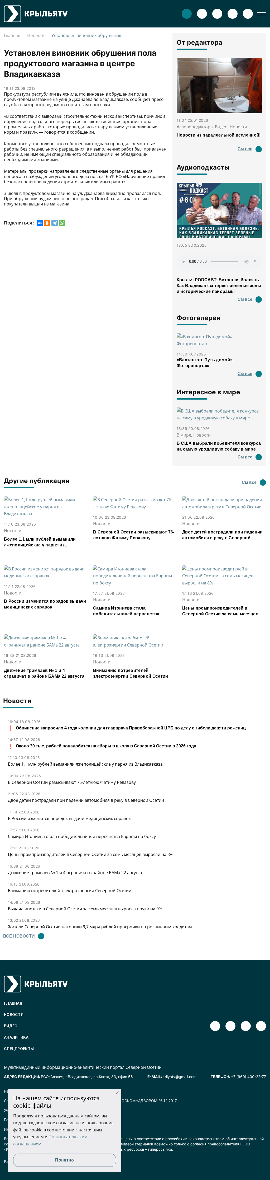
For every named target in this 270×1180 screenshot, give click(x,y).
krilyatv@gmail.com (179, 1076)
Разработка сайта (20, 1161)
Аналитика (16, 1037)
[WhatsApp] (62, 223)
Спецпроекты (19, 1048)
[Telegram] (54, 223)
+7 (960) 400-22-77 (248, 1076)
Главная (12, 35)
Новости (36, 35)
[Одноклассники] (47, 223)
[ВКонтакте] (40, 223)
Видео (11, 1026)
